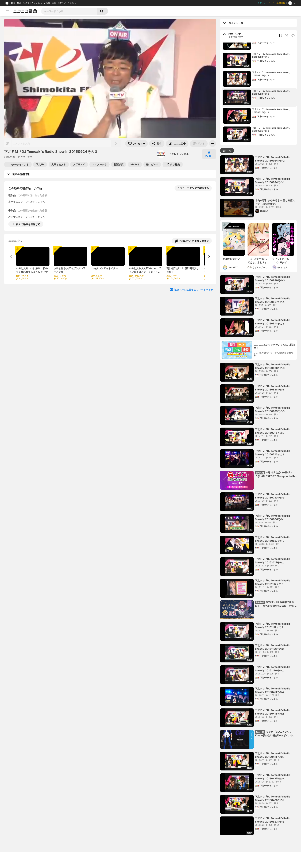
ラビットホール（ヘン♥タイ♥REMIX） (280, 260)
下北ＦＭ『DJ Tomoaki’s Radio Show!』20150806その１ (272, 517)
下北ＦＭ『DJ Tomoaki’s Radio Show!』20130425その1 (272, 798)
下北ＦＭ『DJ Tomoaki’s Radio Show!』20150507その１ (272, 300)
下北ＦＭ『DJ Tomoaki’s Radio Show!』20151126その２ (272, 647)
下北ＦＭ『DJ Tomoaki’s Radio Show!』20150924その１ (271, 55)
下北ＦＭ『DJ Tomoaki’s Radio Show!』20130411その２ (272, 712)
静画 (19, 3)
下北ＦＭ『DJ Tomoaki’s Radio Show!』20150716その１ (272, 431)
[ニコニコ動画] (25, 11)
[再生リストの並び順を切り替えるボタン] (280, 35)
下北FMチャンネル (178, 153)
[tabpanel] (258, 495)
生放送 (26, 3)
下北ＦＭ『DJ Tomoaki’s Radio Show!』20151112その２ (272, 625)
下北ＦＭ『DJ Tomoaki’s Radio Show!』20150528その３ (272, 366)
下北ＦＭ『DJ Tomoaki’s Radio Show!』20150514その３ (272, 321)
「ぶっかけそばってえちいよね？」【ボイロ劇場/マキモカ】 (258, 260)
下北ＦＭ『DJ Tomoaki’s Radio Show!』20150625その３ (272, 409)
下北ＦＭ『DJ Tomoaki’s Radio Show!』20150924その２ (271, 74)
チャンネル (36, 3)
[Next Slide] (209, 256)
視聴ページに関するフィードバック (193, 289)
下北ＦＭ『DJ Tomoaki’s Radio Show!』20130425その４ (272, 776)
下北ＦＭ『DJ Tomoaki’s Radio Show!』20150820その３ (271, 129)
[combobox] (69, 11)
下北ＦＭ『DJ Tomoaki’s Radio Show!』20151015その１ (272, 560)
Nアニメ (62, 3)
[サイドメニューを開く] (7, 11)
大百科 (47, 3)
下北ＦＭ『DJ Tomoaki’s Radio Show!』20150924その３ (271, 92)
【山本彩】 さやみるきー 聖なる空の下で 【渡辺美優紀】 (275, 202)
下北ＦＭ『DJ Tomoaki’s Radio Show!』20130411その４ (272, 690)
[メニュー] (212, 143)
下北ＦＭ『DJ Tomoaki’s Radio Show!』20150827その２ (272, 539)
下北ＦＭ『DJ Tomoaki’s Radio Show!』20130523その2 (272, 820)
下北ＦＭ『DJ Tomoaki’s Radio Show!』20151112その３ (272, 582)
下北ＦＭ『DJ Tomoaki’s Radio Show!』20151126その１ (272, 668)
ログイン (261, 3)
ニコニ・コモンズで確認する (193, 188)
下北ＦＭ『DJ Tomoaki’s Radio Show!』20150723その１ (272, 452)
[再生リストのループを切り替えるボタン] (293, 35)
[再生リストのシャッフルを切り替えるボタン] (287, 35)
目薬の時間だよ (231, 258)
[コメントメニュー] (291, 23)
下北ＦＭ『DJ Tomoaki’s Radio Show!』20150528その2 (272, 388)
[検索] (102, 11)
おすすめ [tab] (227, 150)
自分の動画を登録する (28, 224)
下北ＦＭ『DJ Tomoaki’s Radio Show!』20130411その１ (272, 755)
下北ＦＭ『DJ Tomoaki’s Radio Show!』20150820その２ (271, 111)
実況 (54, 3)
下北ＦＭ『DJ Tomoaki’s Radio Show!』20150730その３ (272, 496)
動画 (13, 3)
